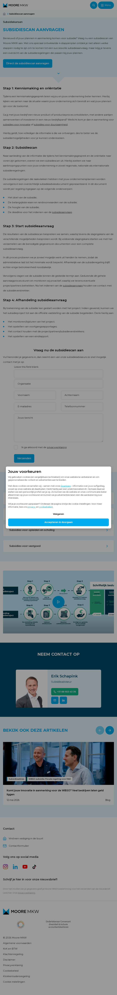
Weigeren (58, 514)
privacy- (32, 507)
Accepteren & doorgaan (58, 522)
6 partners (66, 486)
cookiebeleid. (46, 507)
